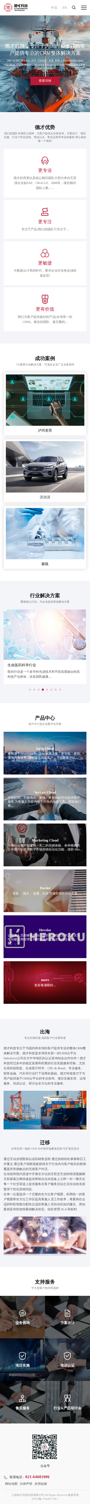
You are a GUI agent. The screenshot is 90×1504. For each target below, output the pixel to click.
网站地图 (11, 1483)
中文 (54, 7)
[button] (30, 689)
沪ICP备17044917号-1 (45, 1498)
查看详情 (45, 80)
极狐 (45, 564)
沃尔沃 (45, 497)
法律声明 (26, 1483)
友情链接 (41, 1483)
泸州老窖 (45, 430)
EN (64, 7)
